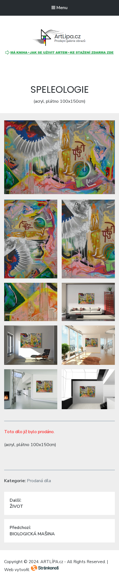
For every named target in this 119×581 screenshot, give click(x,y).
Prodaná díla (39, 481)
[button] (59, 38)
